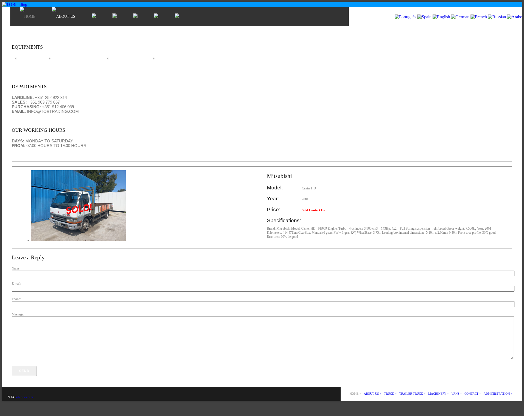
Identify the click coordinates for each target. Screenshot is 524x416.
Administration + (498, 393)
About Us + (372, 393)
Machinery (127, 61)
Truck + (390, 393)
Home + (355, 393)
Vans (164, 61)
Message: (18, 314)
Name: (16, 268)
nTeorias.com (24, 397)
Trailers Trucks (75, 61)
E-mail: (16, 284)
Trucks (29, 61)
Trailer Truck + (412, 393)
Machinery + (438, 393)
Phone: (16, 299)
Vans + (456, 393)
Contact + (473, 393)
